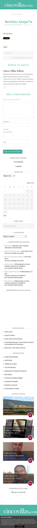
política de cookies (20, 523)
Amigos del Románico (11, 357)
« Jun (4, 215)
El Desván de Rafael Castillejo (14, 378)
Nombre (6, 122)
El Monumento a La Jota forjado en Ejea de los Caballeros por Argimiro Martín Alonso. (17, 266)
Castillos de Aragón (11, 364)
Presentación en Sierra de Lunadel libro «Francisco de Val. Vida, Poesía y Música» (15, 430)
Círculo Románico (10, 367)
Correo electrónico (7, 132)
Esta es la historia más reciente (21, 58)
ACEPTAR (19, 526)
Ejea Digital (8, 374)
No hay (8, 53)
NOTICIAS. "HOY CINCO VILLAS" (15, 348)
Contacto (18, 166)
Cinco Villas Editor (15, 25)
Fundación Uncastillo (11, 381)
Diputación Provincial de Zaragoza (16, 371)
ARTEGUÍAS (8, 360)
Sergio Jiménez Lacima (12, 388)
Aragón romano (10, 335)
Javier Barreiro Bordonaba (13, 339)
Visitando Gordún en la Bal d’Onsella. (17, 410)
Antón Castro (9, 332)
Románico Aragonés (11, 385)
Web (4, 142)
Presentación (18, 162)
